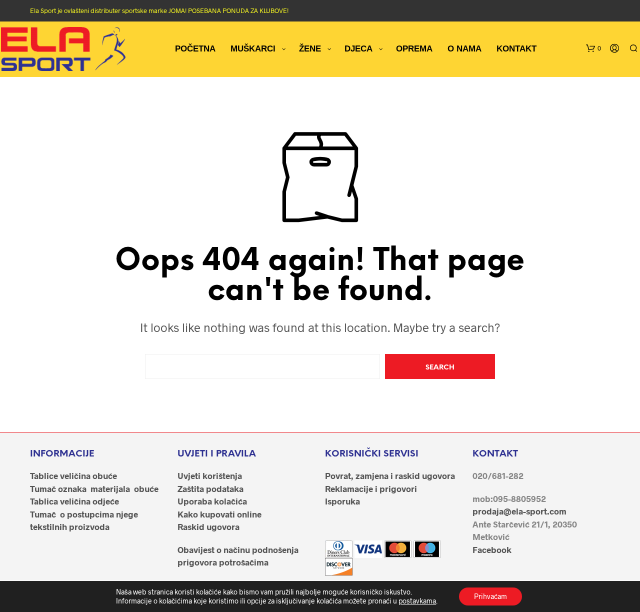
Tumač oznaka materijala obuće (94, 489)
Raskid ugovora (209, 527)
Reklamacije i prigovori (371, 489)
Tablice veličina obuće (73, 475)
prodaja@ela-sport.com (519, 511)
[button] (593, 49)
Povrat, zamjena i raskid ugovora (390, 475)
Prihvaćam (490, 596)
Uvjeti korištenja (210, 475)
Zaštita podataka (211, 489)
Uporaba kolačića (212, 501)
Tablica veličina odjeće (74, 501)
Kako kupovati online (220, 514)
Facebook (492, 549)
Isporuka (342, 501)
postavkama (417, 600)
